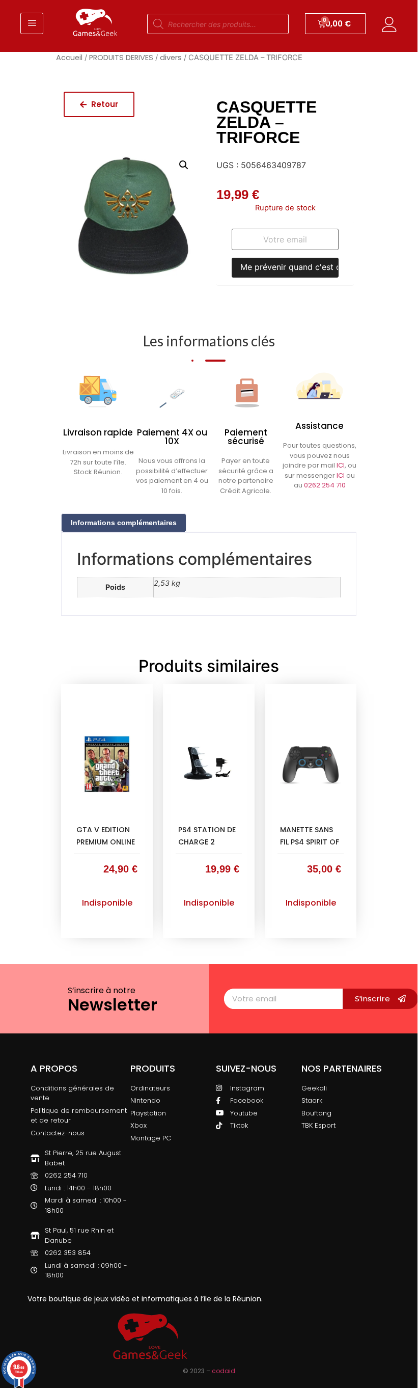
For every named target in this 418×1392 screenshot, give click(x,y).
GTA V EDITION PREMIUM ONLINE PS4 (105, 842)
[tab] (123, 522)
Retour (103, 104)
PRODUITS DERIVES (121, 57)
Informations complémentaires (124, 522)
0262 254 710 (325, 485)
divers (171, 57)
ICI (341, 465)
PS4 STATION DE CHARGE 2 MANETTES (207, 842)
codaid (223, 1371)
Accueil (69, 57)
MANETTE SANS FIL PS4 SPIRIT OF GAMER (309, 842)
